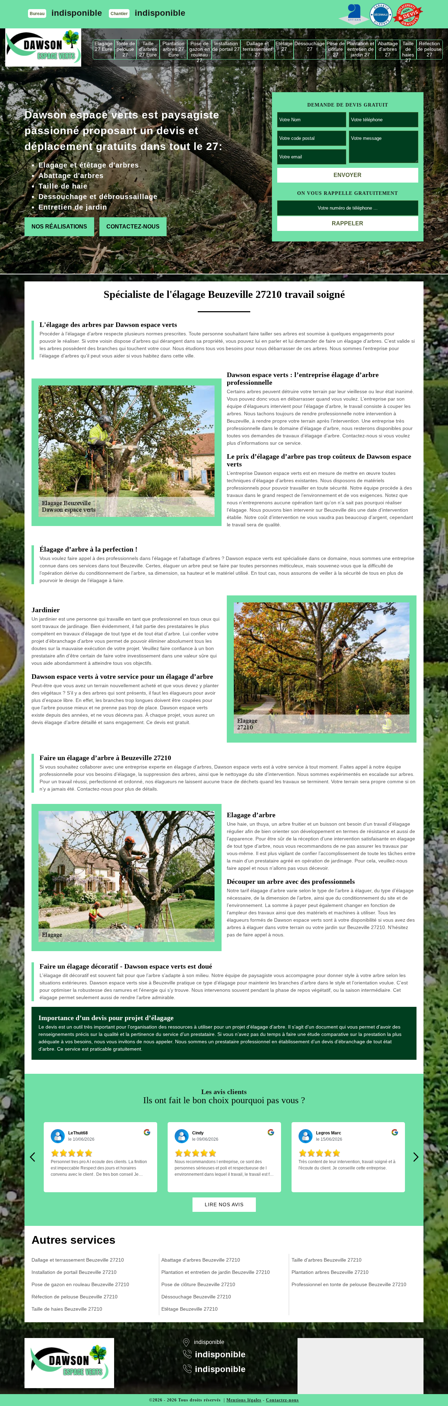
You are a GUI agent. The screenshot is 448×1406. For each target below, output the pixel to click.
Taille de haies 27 (408, 50)
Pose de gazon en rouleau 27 (199, 50)
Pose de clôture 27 (336, 49)
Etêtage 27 (284, 46)
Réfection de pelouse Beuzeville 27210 (74, 1296)
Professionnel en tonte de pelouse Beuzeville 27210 (349, 1284)
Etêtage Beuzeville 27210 (189, 1309)
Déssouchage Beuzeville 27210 (196, 1296)
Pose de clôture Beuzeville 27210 (198, 1284)
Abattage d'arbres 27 (388, 49)
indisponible (76, 13)
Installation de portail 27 (226, 46)
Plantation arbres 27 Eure (173, 49)
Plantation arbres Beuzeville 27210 (330, 1272)
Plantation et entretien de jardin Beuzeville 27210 (215, 1272)
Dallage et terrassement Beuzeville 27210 (77, 1260)
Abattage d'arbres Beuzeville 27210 (200, 1260)
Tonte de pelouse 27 (125, 49)
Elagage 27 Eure (103, 46)
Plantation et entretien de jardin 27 (360, 49)
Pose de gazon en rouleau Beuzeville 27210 (80, 1284)
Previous (32, 1157)
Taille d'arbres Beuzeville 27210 (327, 1260)
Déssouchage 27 (309, 46)
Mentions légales (243, 1400)
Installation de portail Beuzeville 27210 (74, 1272)
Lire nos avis (224, 1204)
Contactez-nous (133, 227)
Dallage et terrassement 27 (257, 49)
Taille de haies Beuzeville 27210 (66, 1309)
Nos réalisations (59, 227)
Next (415, 1157)
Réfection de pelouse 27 (429, 49)
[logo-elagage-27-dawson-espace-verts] (43, 47)
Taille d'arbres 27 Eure (148, 49)
